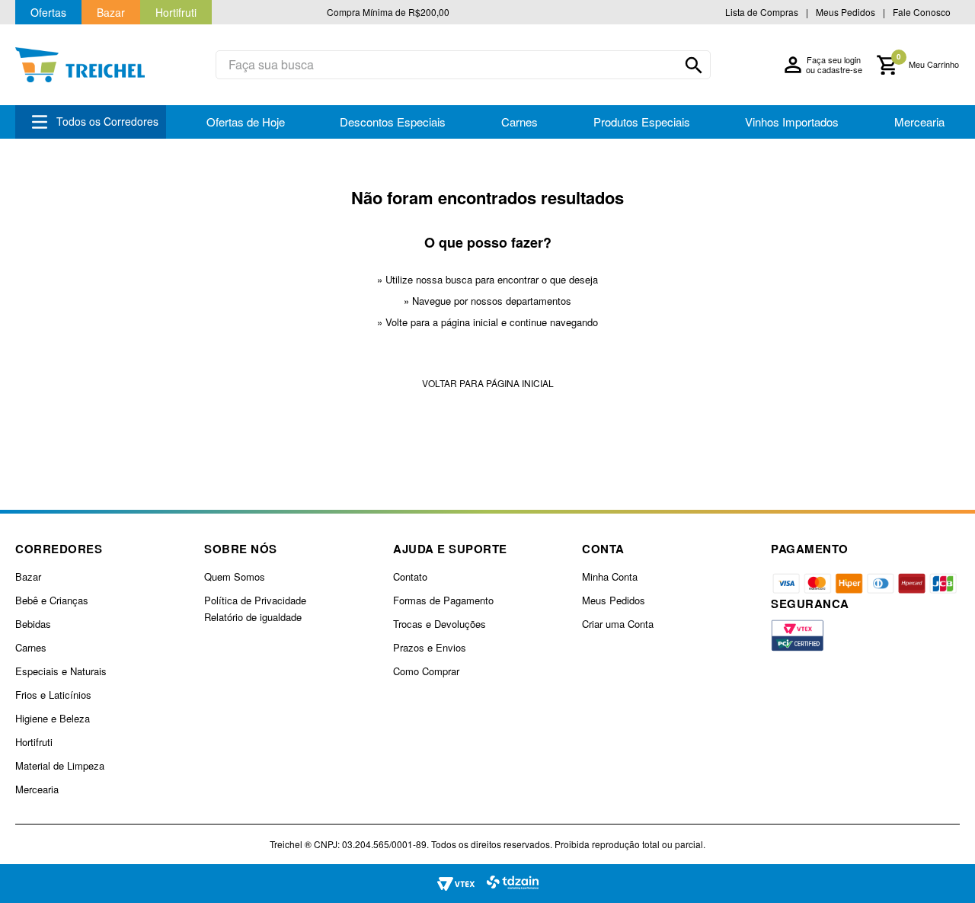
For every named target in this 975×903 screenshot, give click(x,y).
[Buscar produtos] (693, 65)
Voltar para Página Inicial (488, 382)
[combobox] (463, 64)
